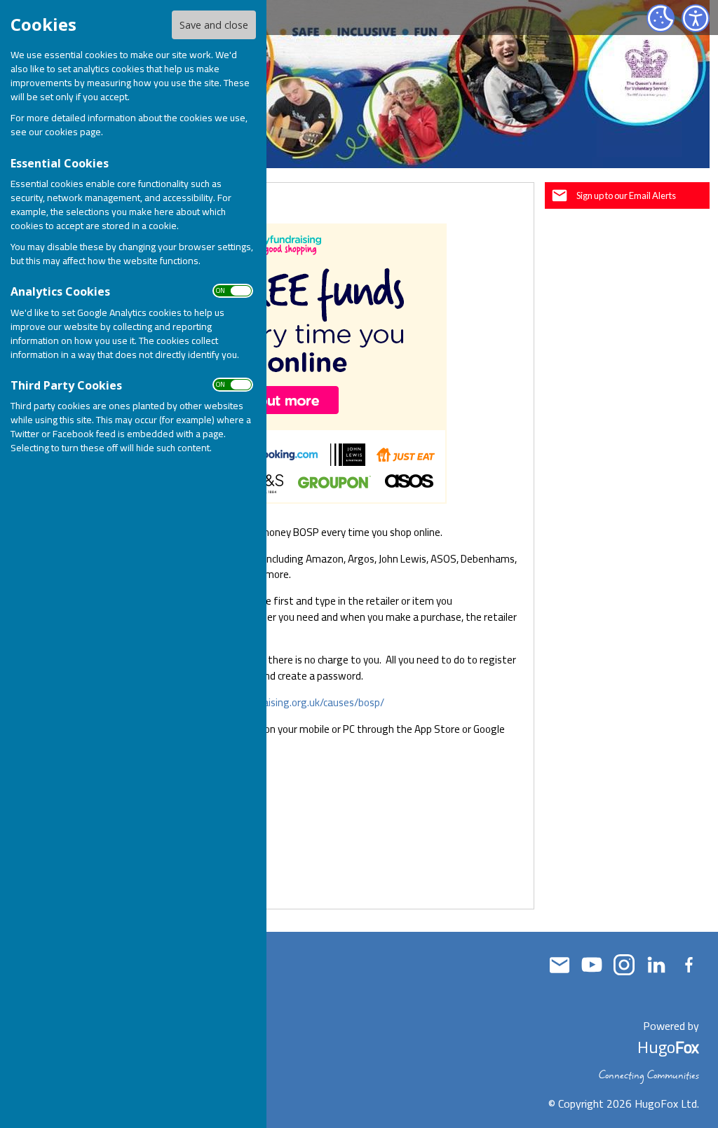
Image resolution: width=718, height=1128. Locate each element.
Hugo (668, 1047)
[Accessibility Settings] (696, 18)
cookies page (73, 132)
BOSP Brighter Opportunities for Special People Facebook (688, 964)
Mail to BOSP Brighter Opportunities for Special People (559, 964)
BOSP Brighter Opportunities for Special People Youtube (591, 964)
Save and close (214, 25)
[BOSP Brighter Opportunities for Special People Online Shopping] (335, 829)
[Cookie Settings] (660, 18)
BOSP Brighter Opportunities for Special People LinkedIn (656, 964)
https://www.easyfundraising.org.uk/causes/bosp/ (268, 702)
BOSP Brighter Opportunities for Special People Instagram (624, 964)
